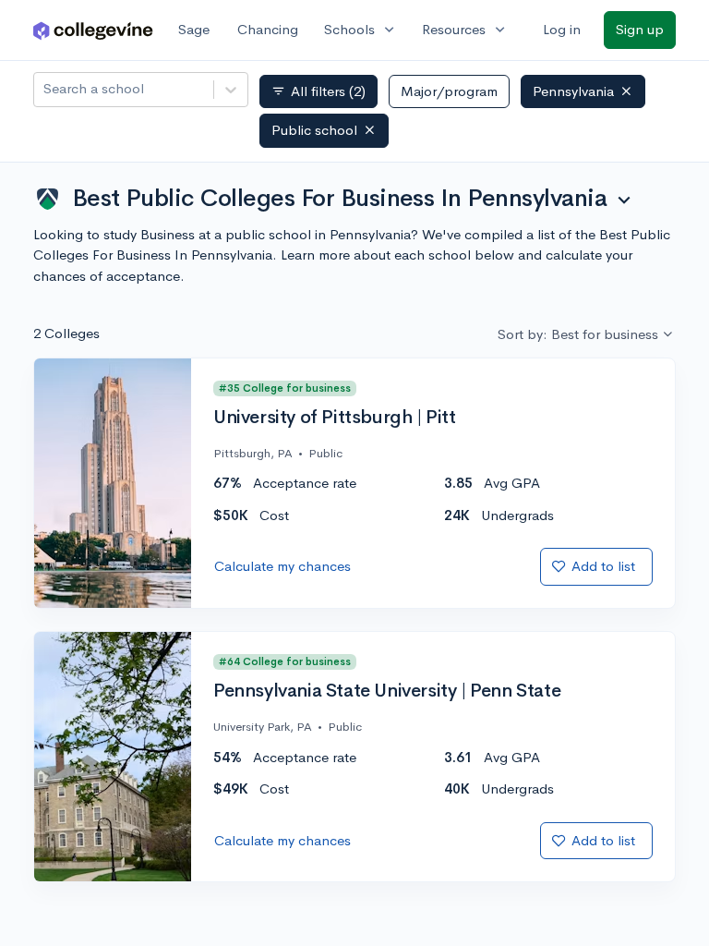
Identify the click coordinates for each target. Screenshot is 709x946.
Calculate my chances (282, 566)
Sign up (640, 29)
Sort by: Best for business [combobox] (578, 334)
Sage (194, 29)
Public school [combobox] (314, 130)
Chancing (267, 29)
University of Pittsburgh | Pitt (334, 417)
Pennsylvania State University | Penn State (386, 691)
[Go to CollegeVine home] (93, 30)
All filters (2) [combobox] (318, 91)
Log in (562, 29)
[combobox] (45, 89)
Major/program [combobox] (449, 91)
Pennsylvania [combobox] (573, 91)
